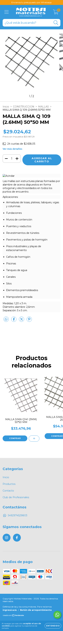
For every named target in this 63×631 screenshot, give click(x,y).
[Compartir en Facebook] (14, 320)
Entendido (53, 626)
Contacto (8, 490)
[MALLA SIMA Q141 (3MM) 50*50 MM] (34, 438)
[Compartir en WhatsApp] (6, 319)
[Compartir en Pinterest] (29, 320)
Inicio (6, 106)
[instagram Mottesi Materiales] (6, 538)
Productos (9, 484)
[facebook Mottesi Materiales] (17, 538)
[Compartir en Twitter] (22, 320)
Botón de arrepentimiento (36, 610)
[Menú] (6, 12)
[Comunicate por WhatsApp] (57, 615)
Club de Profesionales (16, 497)
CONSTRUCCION (23, 106)
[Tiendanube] (13, 615)
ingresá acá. (10, 610)
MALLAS (43, 106)
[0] (56, 12)
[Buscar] (56, 23)
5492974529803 (17, 515)
